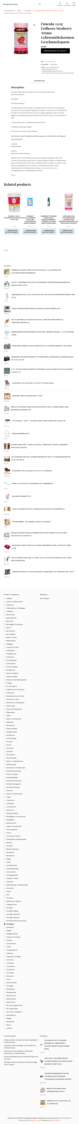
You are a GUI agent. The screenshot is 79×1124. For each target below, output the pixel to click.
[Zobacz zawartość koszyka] (73, 3)
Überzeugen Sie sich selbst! (55, 51)
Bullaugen (9, 644)
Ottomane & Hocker (13, 836)
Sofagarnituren (11, 904)
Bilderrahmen (11, 641)
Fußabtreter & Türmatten (15, 690)
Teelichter (9, 953)
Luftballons (10, 804)
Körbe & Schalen (12, 774)
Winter (8, 1025)
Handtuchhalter (11, 729)
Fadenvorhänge (11, 677)
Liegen (8, 797)
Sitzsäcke (9, 898)
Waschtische (10, 1002)
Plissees (9, 843)
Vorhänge (9, 986)
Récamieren (10, 856)
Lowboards (10, 800)
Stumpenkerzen (11, 950)
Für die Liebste (11, 686)
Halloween (9, 722)
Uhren (8, 979)
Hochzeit (9, 742)
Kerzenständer (11, 758)
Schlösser (9, 882)
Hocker (8, 745)
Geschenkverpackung (14, 709)
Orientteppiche (11, 830)
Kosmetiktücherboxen (14, 781)
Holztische (10, 748)
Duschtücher (11, 664)
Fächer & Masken (12, 673)
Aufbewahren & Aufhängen (15, 608)
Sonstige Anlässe (12, 911)
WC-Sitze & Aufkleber (14, 1012)
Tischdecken (10, 966)
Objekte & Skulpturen (13, 826)
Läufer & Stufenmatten (14, 794)
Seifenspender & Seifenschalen (17, 885)
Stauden (9, 940)
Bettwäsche (10, 631)
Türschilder (10, 973)
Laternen (9, 790)
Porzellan (9, 846)
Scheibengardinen (12, 869)
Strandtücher (11, 944)
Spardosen (10, 927)
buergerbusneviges (10, 4)
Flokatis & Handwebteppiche (16, 680)
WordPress (57, 1120)
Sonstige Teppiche (12, 917)
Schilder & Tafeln (12, 878)
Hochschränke (11, 738)
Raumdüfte (10, 852)
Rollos (8, 862)
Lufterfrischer (11, 807)
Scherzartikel (10, 872)
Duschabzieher (11, 660)
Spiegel (8, 931)
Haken (8, 716)
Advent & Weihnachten (14, 602)
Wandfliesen (10, 989)
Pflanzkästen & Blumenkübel (16, 839)
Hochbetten (10, 735)
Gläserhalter (10, 712)
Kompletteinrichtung (13, 771)
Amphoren (10, 605)
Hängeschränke (11, 732)
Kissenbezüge (11, 764)
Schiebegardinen (12, 875)
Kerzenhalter (10, 755)
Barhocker (9, 621)
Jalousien (9, 751)
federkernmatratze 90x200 (52, 71)
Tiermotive (10, 960)
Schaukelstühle (11, 865)
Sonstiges (54, 64)
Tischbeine (10, 963)
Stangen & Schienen (13, 937)
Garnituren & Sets (12, 699)
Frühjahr (9, 683)
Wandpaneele (11, 992)
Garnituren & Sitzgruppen (15, 703)
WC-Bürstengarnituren (14, 1005)
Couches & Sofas (12, 647)
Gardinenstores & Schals (15, 696)
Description (39, 81)
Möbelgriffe (10, 820)
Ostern (8, 833)
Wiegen (9, 1018)
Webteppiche (11, 1015)
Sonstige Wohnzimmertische (16, 921)
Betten (8, 628)
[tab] (40, 81)
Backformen (10, 615)
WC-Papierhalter (12, 1009)
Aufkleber (9, 611)
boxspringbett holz (49, 69)
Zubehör (9, 1028)
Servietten (10, 888)
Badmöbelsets (11, 618)
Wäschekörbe (11, 999)
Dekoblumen (10, 650)
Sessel (8, 891)
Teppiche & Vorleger (13, 957)
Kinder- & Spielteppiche (14, 761)
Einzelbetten (10, 670)
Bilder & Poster (11, 637)
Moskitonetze (11, 823)
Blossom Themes (36, 1120)
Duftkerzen (10, 657)
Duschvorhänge (11, 667)
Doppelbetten (11, 654)
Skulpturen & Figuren (13, 901)
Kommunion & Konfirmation (15, 768)
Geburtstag (10, 706)
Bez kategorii (10, 634)
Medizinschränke (12, 813)
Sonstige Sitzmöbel (13, 914)
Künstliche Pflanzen (13, 787)
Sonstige (9, 908)
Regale (8, 859)
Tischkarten (10, 970)
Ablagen (9, 598)
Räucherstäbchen (12, 849)
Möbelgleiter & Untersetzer (16, 817)
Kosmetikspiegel (12, 777)
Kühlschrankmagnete (13, 784)
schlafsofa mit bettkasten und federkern (58, 73)
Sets (8, 895)
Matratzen (10, 810)
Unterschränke (11, 983)
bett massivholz (52, 67)
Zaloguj (67, 5)
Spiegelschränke (12, 934)
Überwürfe (10, 976)
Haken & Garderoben (13, 719)
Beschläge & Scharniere (14, 624)
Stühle (8, 947)
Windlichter (10, 1022)
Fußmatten (10, 693)
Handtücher (10, 725)
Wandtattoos (11, 996)
